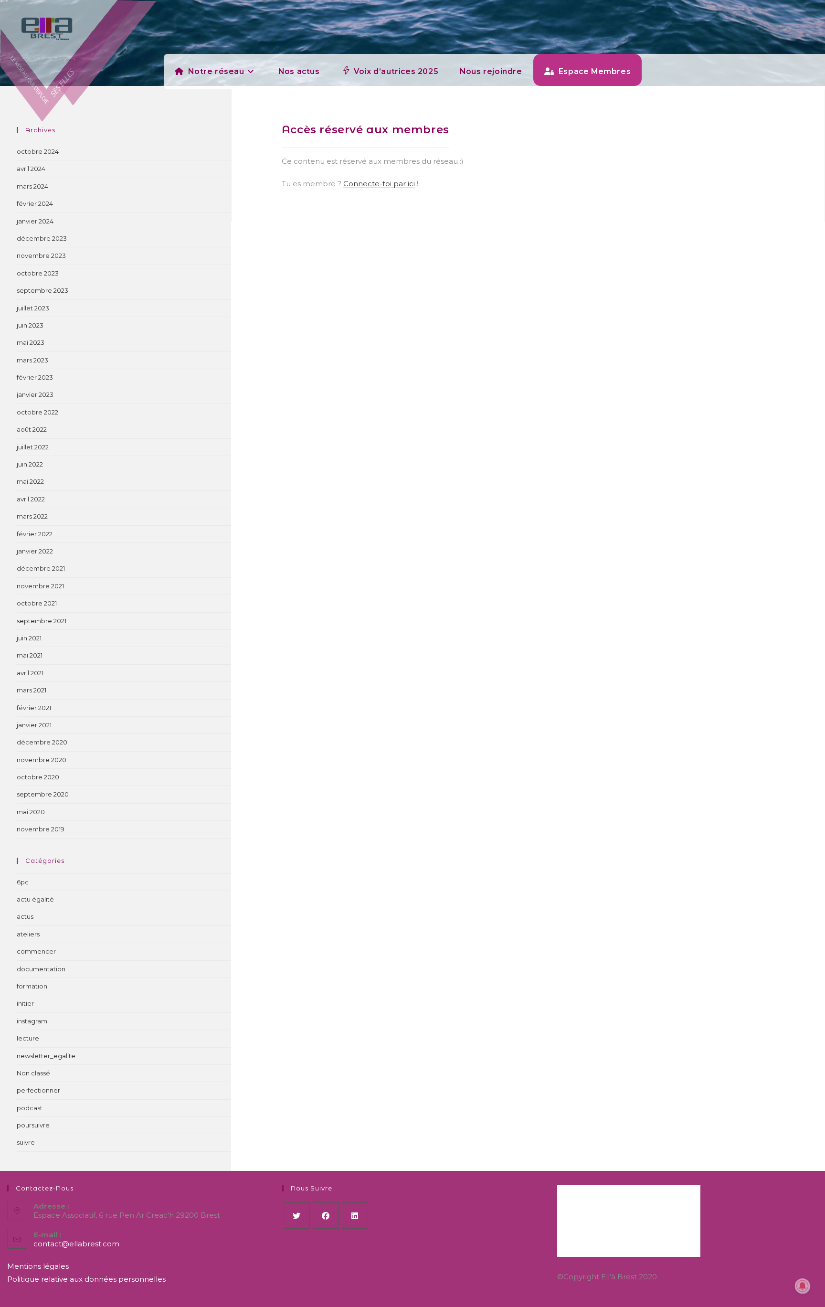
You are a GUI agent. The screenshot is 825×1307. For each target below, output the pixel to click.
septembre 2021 (41, 621)
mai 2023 (30, 342)
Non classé (33, 1073)
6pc (23, 882)
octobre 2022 (37, 412)
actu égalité (35, 899)
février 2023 (35, 377)
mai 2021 (29, 655)
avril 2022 (31, 499)
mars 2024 (32, 186)
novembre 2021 (40, 586)
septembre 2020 (43, 794)
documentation (41, 969)
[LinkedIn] (355, 1215)
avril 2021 (30, 673)
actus (25, 916)
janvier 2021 (34, 725)
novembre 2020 (41, 760)
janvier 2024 (35, 221)
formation (32, 986)
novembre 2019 (40, 829)
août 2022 (32, 429)
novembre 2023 (41, 255)
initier (25, 1003)
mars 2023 (32, 360)
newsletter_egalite (46, 1056)
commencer (36, 951)
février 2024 (35, 203)
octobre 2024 (38, 151)
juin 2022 (30, 464)
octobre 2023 (38, 273)
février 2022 (35, 534)
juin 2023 (30, 325)
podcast (29, 1108)
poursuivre (33, 1125)
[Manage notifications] (802, 1286)
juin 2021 (29, 638)
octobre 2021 (37, 603)
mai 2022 (30, 481)
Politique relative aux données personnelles (86, 1279)
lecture (28, 1038)
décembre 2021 (41, 568)
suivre (26, 1142)
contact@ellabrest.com (76, 1243)
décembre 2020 (42, 742)
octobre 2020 (38, 777)
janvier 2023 (35, 394)
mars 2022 (32, 516)
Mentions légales (38, 1266)
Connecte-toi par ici (379, 183)
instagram (32, 1021)
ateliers (28, 934)
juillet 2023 (33, 308)
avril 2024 (31, 168)
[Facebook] (326, 1215)
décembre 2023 (42, 238)
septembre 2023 (42, 290)
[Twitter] (297, 1215)
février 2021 (34, 708)
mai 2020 (31, 812)
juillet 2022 (33, 447)
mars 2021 (31, 690)
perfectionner (38, 1090)
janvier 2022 (35, 551)
